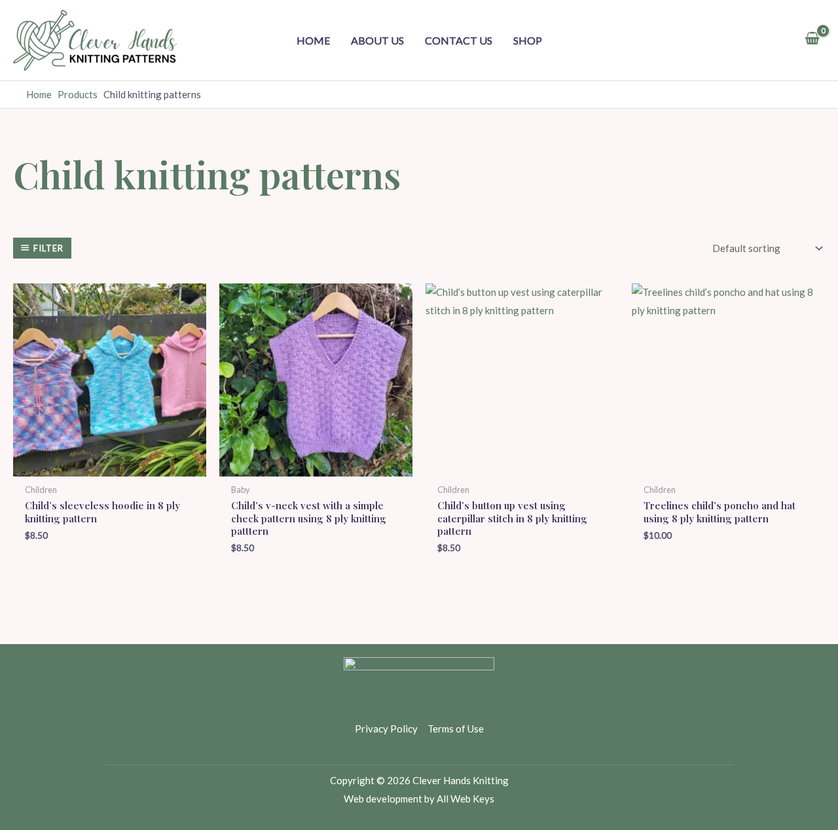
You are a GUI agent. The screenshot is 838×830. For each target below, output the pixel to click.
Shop (527, 40)
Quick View (110, 465)
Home (313, 40)
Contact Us (458, 40)
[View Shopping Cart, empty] (812, 39)
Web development (383, 798)
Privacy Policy (386, 728)
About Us (377, 40)
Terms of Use (456, 728)
